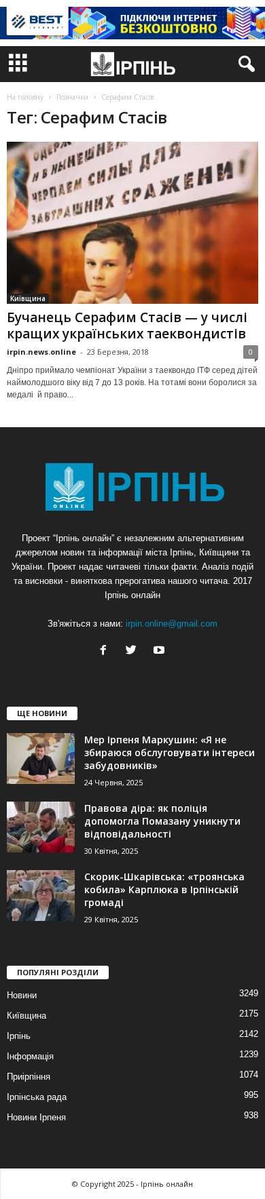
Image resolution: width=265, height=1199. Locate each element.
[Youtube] (160, 651)
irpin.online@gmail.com (171, 623)
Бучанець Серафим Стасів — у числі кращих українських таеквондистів (127, 325)
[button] (244, 64)
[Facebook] (106, 651)
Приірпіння (28, 1077)
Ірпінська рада (37, 1097)
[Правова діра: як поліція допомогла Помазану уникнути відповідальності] (41, 827)
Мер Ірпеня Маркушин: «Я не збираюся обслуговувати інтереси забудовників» (169, 752)
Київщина (28, 298)
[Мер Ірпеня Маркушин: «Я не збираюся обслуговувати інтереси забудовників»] (41, 758)
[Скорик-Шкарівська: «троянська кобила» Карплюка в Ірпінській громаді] (41, 895)
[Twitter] (134, 651)
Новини (22, 995)
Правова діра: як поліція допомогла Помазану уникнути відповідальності (162, 821)
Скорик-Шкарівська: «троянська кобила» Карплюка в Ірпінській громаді (164, 889)
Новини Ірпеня (36, 1117)
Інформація (30, 1056)
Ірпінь (19, 1036)
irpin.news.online (41, 352)
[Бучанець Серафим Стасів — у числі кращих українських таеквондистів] (132, 223)
